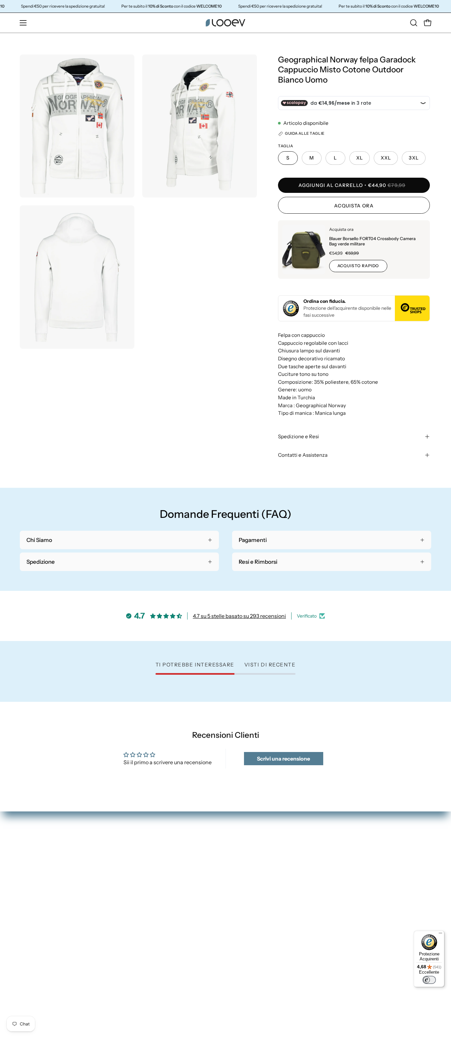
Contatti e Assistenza (303, 455)
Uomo (240, 856)
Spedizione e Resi (298, 436)
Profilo (346, 856)
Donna (240, 845)
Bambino (243, 879)
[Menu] (440, 935)
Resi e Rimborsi (357, 868)
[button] (414, 23)
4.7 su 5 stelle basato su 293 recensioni (239, 616)
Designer (243, 890)
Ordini (346, 845)
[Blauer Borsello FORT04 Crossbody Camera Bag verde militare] (303, 249)
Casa (238, 868)
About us (243, 902)
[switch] (429, 980)
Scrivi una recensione (283, 758)
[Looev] (225, 22)
